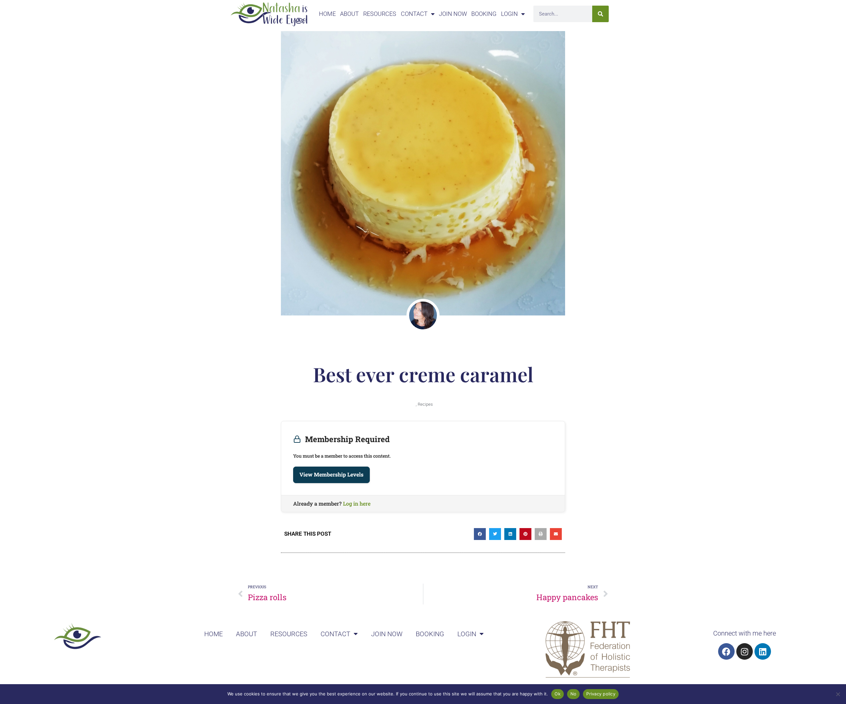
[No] (837, 694)
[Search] (600, 14)
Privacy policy (600, 693)
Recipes (425, 404)
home (327, 13)
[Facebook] (726, 651)
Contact (414, 13)
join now (453, 13)
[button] (480, 534)
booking (483, 13)
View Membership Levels (331, 474)
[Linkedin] (762, 651)
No (573, 693)
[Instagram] (744, 651)
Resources (379, 13)
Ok (557, 693)
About (349, 13)
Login (509, 13)
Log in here (356, 503)
